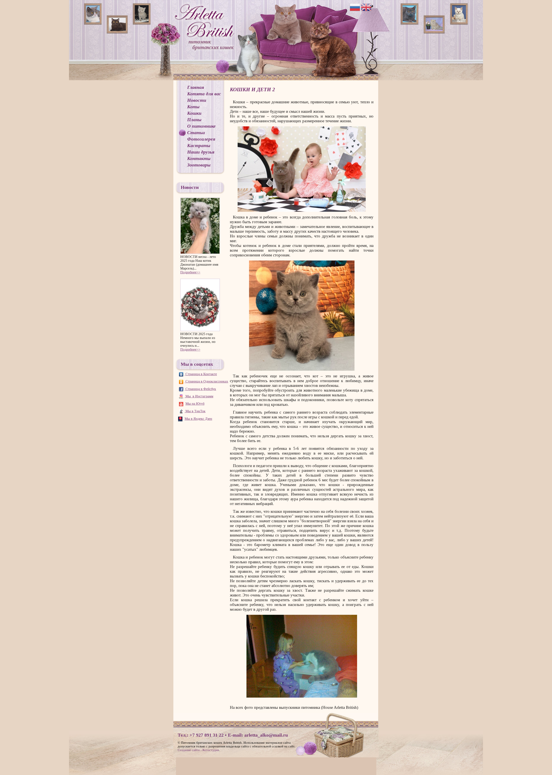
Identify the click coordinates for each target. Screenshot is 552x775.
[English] (366, 7)
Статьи (196, 132)
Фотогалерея (201, 139)
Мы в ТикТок (195, 411)
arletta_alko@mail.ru (266, 735)
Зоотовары (198, 165)
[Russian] (355, 7)
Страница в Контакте (201, 374)
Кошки (194, 113)
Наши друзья (200, 152)
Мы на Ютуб (194, 403)
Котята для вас (204, 93)
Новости (196, 100)
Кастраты (198, 145)
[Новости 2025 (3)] (200, 226)
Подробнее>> (190, 272)
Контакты (198, 158)
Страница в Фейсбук (200, 389)
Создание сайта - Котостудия (198, 750)
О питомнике (201, 126)
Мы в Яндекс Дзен (198, 418)
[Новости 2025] (200, 305)
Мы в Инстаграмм (199, 396)
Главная (195, 87)
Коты (193, 106)
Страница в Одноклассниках (206, 381)
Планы (194, 119)
